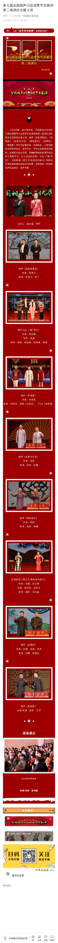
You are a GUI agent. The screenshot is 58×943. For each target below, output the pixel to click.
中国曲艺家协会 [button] (30, 15)
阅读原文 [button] (7, 885)
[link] (18, 938)
